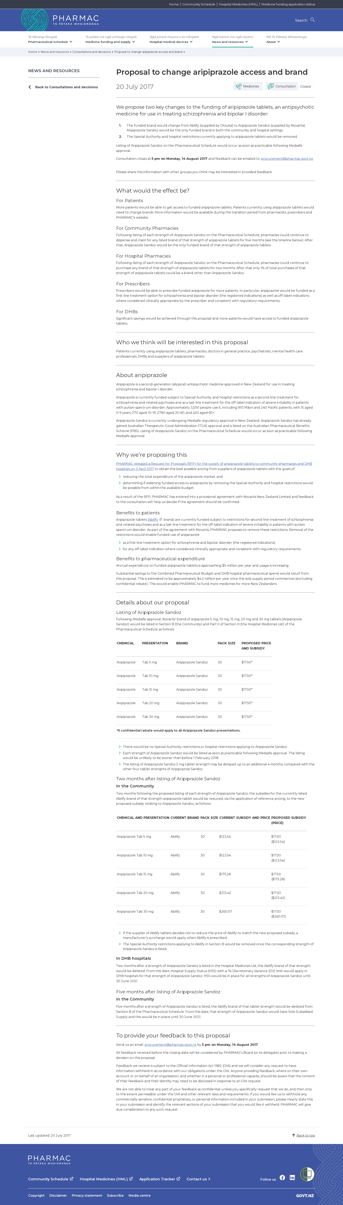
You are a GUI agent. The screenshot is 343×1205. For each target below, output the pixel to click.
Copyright (36, 1195)
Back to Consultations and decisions (66, 87)
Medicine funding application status (288, 4)
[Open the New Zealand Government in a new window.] (305, 1195)
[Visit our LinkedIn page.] (292, 1177)
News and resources (54, 70)
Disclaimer (58, 1195)
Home (174, 4)
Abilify (153, 520)
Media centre (140, 1195)
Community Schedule (198, 4)
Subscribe (115, 1195)
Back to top (306, 1135)
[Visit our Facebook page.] (282, 1177)
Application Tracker (157, 1179)
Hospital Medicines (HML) (238, 4)
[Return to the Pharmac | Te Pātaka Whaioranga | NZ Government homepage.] (59, 20)
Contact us (197, 1179)
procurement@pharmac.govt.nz (287, 159)
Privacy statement (87, 1195)
